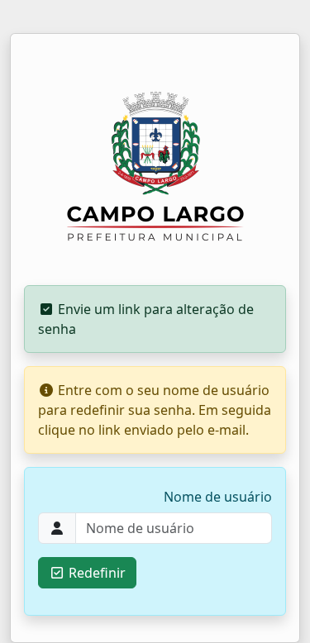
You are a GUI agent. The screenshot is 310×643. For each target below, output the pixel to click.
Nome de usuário (218, 497)
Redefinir (95, 573)
